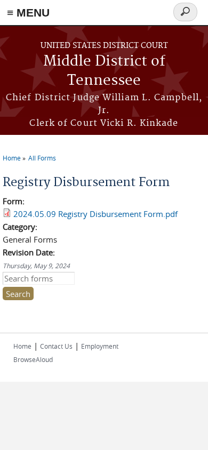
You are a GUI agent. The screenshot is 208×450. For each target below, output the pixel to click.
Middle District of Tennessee (104, 71)
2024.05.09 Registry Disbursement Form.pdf (95, 213)
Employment (99, 346)
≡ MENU (28, 12)
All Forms (42, 158)
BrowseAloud (33, 359)
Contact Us (56, 346)
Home (12, 158)
